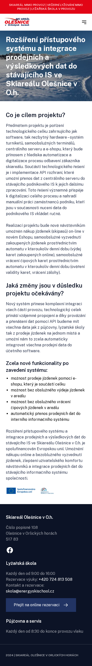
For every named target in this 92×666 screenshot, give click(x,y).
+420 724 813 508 (55, 579)
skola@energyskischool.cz (30, 591)
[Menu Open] (84, 22)
